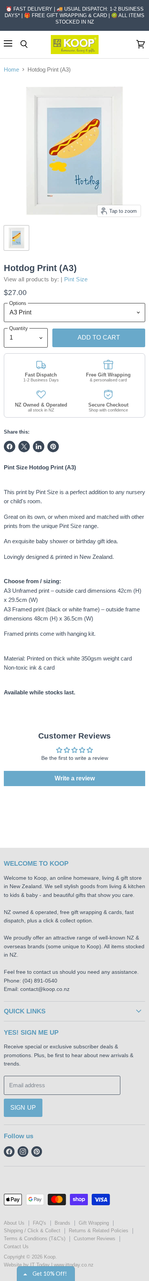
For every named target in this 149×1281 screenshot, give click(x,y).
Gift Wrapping (94, 1223)
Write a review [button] (75, 778)
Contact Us (16, 1246)
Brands (62, 1223)
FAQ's (39, 1223)
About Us (14, 1223)
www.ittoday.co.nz (74, 1265)
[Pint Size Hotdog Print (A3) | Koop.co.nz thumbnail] (16, 238)
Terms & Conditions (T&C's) (34, 1238)
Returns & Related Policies (98, 1230)
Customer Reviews (94, 1238)
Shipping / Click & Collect (32, 1230)
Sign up (23, 1107)
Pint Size (76, 279)
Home (11, 69)
